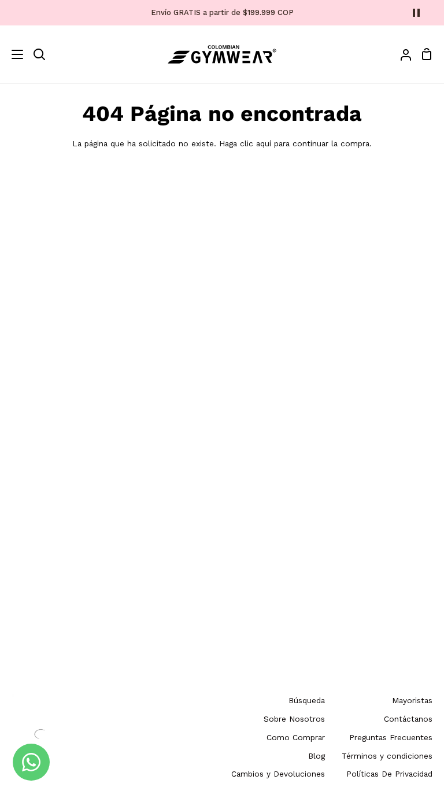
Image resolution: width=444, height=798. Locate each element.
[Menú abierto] (12, 54)
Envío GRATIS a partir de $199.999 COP (222, 12)
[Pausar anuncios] (416, 13)
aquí (263, 143)
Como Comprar (296, 737)
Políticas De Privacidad (389, 773)
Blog (316, 755)
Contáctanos (408, 718)
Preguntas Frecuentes (390, 737)
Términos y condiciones (387, 755)
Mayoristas (412, 700)
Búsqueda (306, 700)
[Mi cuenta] (401, 54)
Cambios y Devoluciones (278, 773)
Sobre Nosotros (294, 718)
